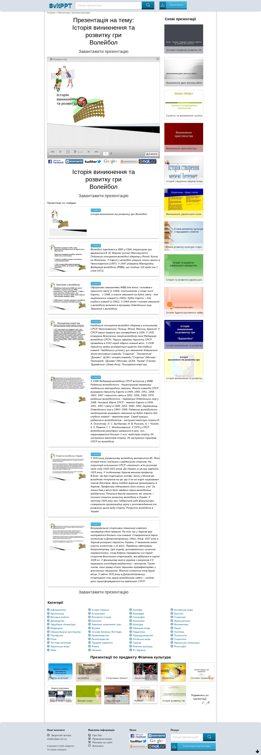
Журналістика (182, 620)
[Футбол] (145, 694)
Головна (51, 13)
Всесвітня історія (101, 617)
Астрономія (98, 613)
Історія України (100, 609)
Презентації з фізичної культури (74, 13)
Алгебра (137, 609)
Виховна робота (59, 617)
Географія (139, 617)
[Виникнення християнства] (183, 137)
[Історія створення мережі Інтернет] (183, 170)
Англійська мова (183, 609)
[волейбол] (88, 672)
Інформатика (58, 609)
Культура (138, 624)
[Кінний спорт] (88, 694)
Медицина (56, 628)
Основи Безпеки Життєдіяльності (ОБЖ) (108, 631)
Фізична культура (143, 646)
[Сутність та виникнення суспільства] (183, 104)
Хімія (53, 650)
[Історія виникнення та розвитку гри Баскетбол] (183, 367)
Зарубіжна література (62, 624)
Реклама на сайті (102, 742)
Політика (179, 631)
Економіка (139, 620)
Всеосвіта (98, 746)
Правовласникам (102, 738)
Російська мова (141, 639)
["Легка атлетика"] (60, 672)
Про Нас (97, 735)
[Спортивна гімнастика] (116, 672)
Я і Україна (139, 650)
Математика (181, 624)
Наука (177, 628)
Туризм (137, 642)
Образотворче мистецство (65, 631)
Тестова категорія (60, 642)
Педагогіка (139, 631)
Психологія (180, 635)
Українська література (187, 642)
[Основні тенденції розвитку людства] (183, 38)
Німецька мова (141, 628)
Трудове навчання (102, 642)
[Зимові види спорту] (60, 694)
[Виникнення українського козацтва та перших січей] (183, 202)
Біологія (178, 613)
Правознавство (100, 635)
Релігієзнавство (100, 639)
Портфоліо (56, 635)
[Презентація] (116, 694)
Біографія (138, 613)
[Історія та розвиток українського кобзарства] (183, 268)
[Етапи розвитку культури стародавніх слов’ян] (183, 235)
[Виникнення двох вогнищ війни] (183, 71)
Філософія (180, 646)
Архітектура (57, 613)
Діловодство (57, 620)
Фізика (95, 646)
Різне (53, 639)
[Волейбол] (173, 672)
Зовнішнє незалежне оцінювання (108, 624)
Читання (96, 650)
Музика (96, 628)
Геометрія (180, 617)
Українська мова (59, 646)
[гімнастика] (145, 672)
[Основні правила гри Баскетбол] (201, 672)
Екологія (96, 620)
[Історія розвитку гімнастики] (173, 694)
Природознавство (143, 635)
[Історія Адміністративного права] (183, 301)
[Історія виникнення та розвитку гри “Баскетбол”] (183, 334)
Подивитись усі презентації (199, 697)
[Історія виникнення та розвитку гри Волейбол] (68, 222)
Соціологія (180, 639)
